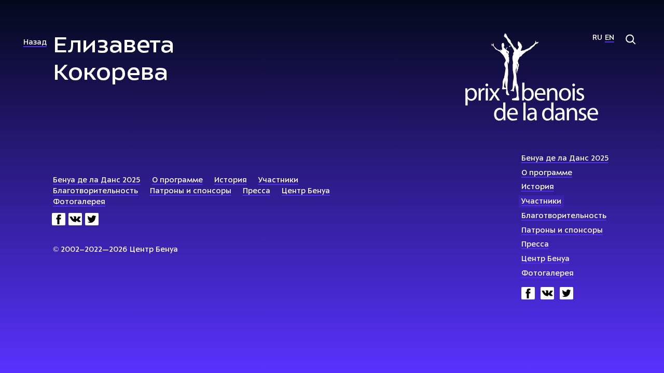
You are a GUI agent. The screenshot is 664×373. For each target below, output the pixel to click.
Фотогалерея (547, 274)
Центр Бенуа (545, 259)
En (609, 38)
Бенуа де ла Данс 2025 (564, 159)
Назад (35, 43)
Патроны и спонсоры (562, 231)
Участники (541, 202)
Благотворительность (563, 216)
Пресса (535, 245)
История (537, 187)
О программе (546, 173)
